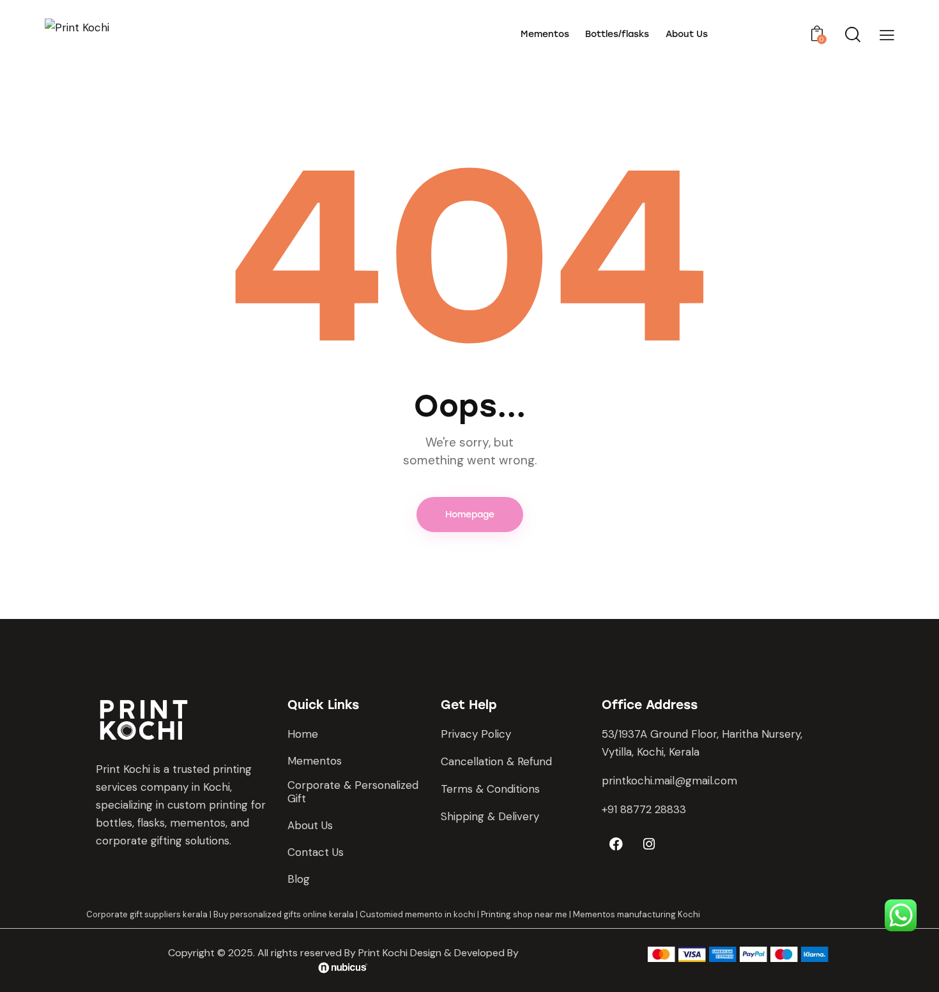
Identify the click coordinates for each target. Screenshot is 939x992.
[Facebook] (616, 844)
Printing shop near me (524, 914)
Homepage (469, 514)
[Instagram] (649, 844)
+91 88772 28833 (644, 809)
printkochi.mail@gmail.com (669, 781)
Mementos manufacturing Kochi (636, 914)
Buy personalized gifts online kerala (283, 914)
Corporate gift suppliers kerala (147, 914)
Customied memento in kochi (417, 914)
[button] (887, 34)
